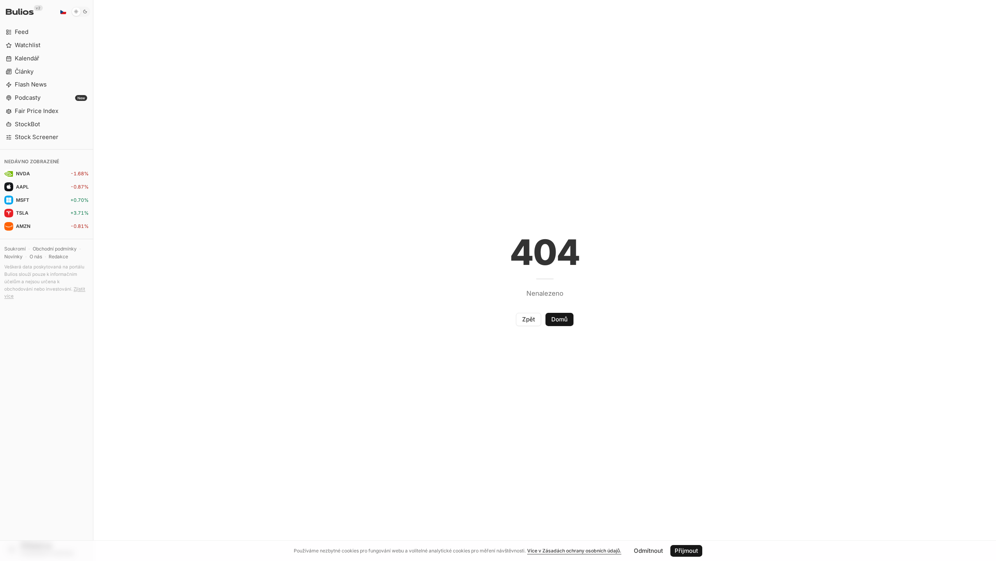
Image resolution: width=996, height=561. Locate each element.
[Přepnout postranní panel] (93, 280)
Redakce (58, 256)
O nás (36, 256)
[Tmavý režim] (80, 12)
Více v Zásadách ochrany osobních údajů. (574, 551)
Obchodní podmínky (55, 249)
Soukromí (15, 249)
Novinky (13, 256)
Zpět (528, 319)
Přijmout (686, 550)
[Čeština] (63, 12)
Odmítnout (648, 550)
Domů (559, 319)
